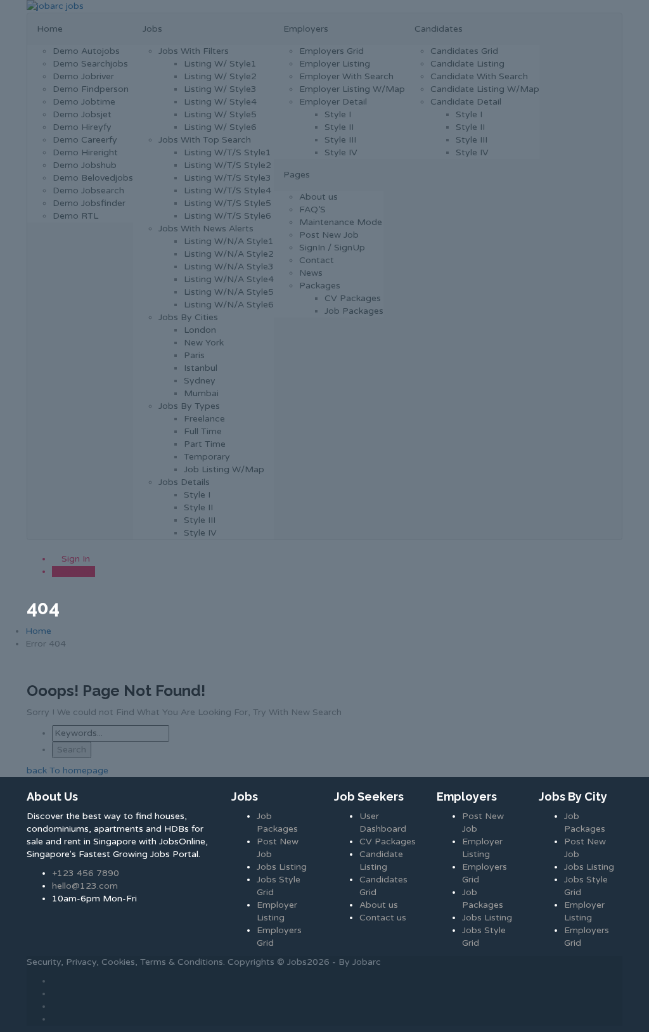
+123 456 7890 (85, 873)
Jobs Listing (282, 866)
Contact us (382, 917)
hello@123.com (85, 885)
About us (378, 905)
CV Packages (387, 841)
